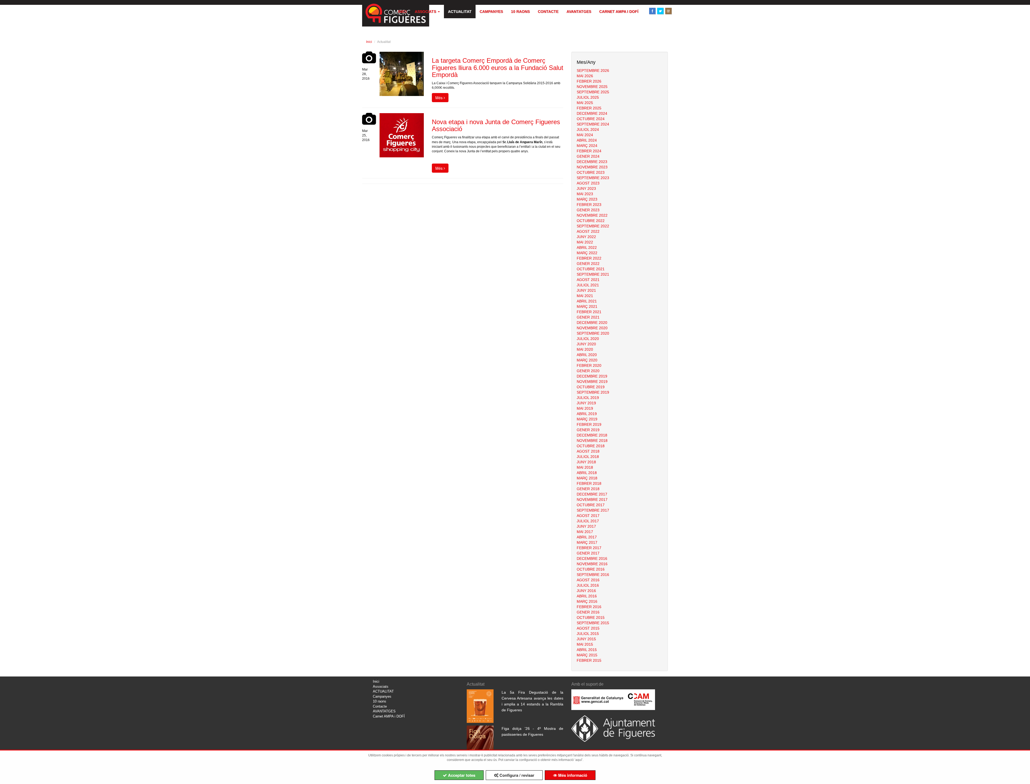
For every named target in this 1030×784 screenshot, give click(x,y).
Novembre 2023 (592, 167)
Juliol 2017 (588, 521)
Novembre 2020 (592, 328)
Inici (402, 11)
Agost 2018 (588, 451)
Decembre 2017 (592, 494)
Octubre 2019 (591, 387)
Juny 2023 (586, 188)
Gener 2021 (588, 317)
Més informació (572, 775)
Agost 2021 (588, 280)
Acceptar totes (461, 775)
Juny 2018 (586, 462)
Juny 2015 (586, 639)
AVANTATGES (578, 11)
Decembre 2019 (592, 376)
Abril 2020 (587, 355)
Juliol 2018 (588, 456)
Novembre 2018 (592, 440)
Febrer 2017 (589, 548)
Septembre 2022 (593, 226)
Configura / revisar (516, 775)
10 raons (520, 11)
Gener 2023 (588, 210)
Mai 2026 (585, 76)
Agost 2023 (588, 183)
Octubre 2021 (591, 269)
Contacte (548, 11)
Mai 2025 (585, 103)
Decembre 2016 (592, 558)
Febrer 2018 (589, 483)
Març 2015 (587, 655)
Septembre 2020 (593, 333)
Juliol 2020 (588, 338)
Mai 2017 (585, 532)
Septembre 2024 (593, 124)
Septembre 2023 (593, 178)
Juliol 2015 (588, 633)
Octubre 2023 (591, 172)
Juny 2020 (586, 344)
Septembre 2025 (593, 92)
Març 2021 (587, 306)
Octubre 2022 (591, 221)
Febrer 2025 (589, 108)
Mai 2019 (585, 408)
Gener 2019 (588, 430)
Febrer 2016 (589, 607)
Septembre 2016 (593, 574)
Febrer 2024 (589, 151)
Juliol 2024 (588, 129)
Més (439, 97)
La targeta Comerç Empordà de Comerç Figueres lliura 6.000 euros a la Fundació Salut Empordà (497, 67)
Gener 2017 (588, 553)
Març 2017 (587, 542)
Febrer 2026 (589, 81)
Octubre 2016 (591, 569)
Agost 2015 (588, 628)
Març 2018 (587, 478)
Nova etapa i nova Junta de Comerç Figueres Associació (496, 125)
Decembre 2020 (592, 322)
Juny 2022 (586, 237)
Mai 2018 (585, 467)
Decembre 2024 (592, 113)
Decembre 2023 (592, 162)
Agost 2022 (588, 231)
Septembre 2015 (593, 623)
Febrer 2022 (589, 258)
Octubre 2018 (591, 446)
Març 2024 (587, 145)
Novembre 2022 (592, 215)
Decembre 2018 (592, 435)
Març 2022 (587, 253)
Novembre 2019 (592, 381)
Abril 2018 (587, 473)
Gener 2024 (588, 156)
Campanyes (491, 11)
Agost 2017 (588, 515)
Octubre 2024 (591, 119)
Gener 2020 (588, 371)
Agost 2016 (588, 580)
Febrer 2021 (589, 312)
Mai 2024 (585, 135)
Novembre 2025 (592, 86)
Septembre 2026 (593, 70)
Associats (426, 11)
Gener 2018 (588, 489)
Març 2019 (587, 419)
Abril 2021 (587, 301)
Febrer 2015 (589, 660)
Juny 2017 (586, 526)
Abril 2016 (587, 596)
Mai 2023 (585, 194)
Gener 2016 (588, 612)
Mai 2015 (585, 644)
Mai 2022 (585, 242)
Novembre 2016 (592, 564)
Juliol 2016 (588, 585)
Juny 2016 (586, 591)
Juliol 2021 (588, 285)
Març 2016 (587, 601)
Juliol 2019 (588, 397)
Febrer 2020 (589, 365)
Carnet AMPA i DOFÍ (618, 11)
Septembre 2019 (593, 392)
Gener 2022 (588, 263)
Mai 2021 (585, 296)
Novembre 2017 (592, 499)
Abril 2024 (587, 140)
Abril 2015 (587, 650)
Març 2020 (587, 360)
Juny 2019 (586, 403)
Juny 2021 (586, 290)
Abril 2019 (587, 414)
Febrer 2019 (589, 424)
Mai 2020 (585, 349)
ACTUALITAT (460, 11)
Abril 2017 (587, 537)
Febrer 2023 (589, 204)
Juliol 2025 (588, 97)
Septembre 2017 (593, 510)
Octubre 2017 (591, 505)
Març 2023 (587, 199)
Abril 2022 (587, 247)
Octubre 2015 (591, 617)
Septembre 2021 (593, 274)
